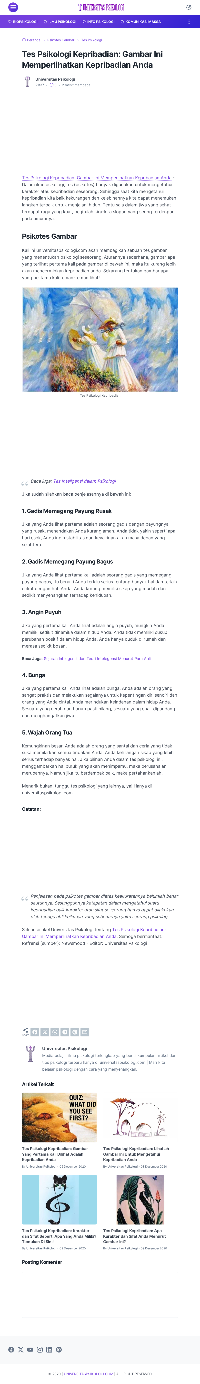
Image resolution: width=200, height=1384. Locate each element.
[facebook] (34, 1032)
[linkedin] (49, 1350)
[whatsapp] (54, 1032)
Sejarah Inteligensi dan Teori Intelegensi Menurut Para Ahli (97, 658)
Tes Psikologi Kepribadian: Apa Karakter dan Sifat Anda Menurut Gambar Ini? (134, 1236)
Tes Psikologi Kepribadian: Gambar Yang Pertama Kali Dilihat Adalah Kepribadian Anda (55, 1154)
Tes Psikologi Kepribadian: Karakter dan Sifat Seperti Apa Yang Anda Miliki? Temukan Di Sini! (59, 1236)
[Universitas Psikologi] (100, 7)
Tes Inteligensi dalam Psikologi (84, 481)
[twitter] (44, 1032)
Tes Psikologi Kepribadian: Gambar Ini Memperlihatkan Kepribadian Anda (96, 177)
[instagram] (40, 1350)
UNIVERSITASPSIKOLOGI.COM (88, 1374)
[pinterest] (74, 1032)
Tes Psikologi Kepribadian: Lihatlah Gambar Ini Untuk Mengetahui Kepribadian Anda (136, 1154)
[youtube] (30, 1350)
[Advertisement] (100, 128)
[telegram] (64, 1032)
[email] (84, 1032)
